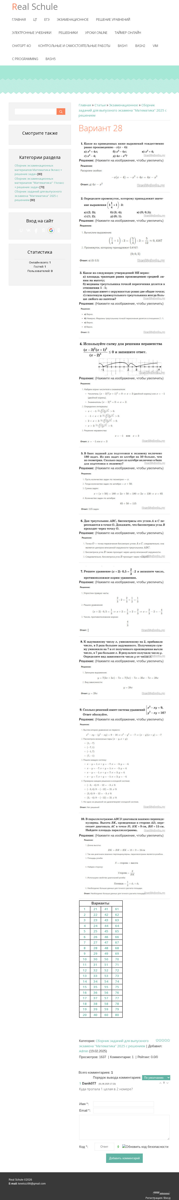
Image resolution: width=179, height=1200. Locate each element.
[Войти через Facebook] (36, 230)
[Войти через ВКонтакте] (28, 230)
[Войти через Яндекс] (43, 230)
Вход (167, 1198)
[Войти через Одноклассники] (58, 230)
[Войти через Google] (51, 230)
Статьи (100, 105)
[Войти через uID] (21, 230)
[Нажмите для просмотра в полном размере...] (122, 148)
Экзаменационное (123, 105)
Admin (83, 1051)
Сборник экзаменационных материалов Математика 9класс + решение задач (38, 169)
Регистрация (154, 1198)
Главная (85, 105)
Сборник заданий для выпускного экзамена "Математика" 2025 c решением (123, 110)
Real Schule (35, 6)
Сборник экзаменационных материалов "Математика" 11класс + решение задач (39, 183)
